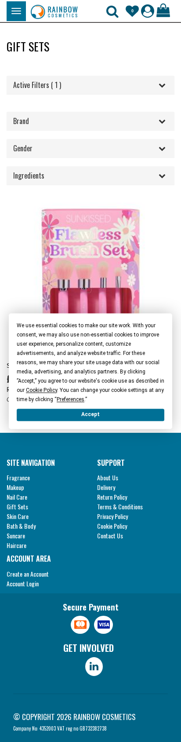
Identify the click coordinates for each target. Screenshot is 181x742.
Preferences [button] (70, 399)
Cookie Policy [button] (41, 390)
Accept (90, 414)
